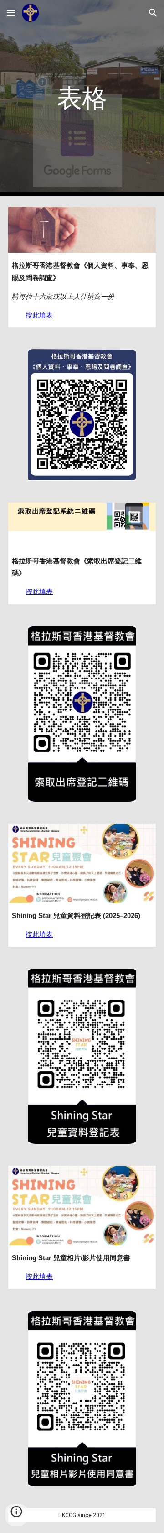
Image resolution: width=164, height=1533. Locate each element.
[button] (11, 12)
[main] (82, 98)
